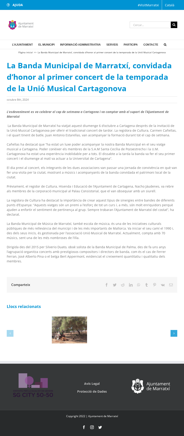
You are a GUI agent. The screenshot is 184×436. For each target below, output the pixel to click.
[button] (165, 44)
